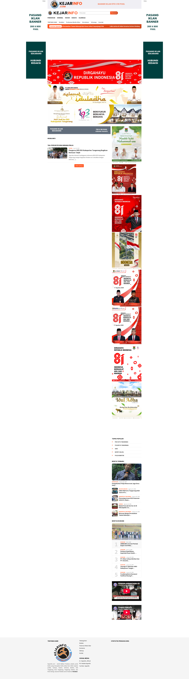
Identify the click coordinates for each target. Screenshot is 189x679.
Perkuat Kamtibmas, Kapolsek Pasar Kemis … (128, 552)
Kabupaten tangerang (125, 496)
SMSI (116, 449)
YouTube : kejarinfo (84, 666)
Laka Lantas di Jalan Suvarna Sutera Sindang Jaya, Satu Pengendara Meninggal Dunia (106, 26)
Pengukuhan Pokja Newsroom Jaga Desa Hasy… (125, 484)
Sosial (70, 148)
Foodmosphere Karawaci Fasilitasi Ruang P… (128, 575)
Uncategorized (123, 489)
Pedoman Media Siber (85, 646)
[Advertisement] (94, 45)
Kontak (81, 653)
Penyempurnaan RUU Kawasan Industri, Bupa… (129, 499)
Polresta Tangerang (122, 445)
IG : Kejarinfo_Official (85, 661)
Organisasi (115, 481)
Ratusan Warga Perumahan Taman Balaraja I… (128, 514)
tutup (44, 1)
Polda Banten (119, 455)
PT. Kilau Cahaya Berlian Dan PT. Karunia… (129, 560)
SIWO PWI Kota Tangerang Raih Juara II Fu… (129, 491)
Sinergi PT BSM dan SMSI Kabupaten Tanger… (128, 567)
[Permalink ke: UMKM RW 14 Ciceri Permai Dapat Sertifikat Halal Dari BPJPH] (126, 531)
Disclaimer (82, 648)
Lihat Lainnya (79, 166)
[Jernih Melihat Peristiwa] (63, 13)
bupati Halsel (119, 452)
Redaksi (75, 671)
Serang (121, 504)
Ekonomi (122, 542)
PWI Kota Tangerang (121, 442)
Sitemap (81, 651)
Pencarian (114, 13)
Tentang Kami (83, 641)
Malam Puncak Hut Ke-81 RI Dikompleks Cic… (128, 507)
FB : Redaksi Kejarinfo (85, 663)
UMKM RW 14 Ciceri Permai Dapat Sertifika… (129, 544)
